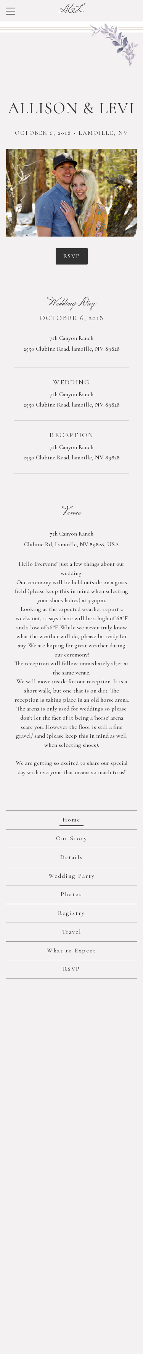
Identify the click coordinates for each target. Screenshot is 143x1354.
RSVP (71, 256)
